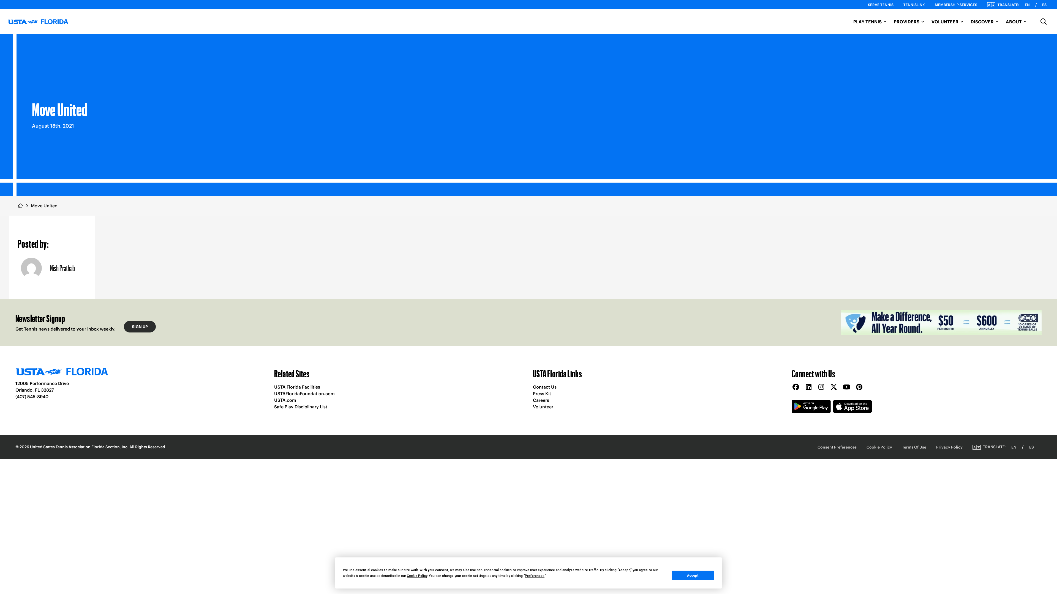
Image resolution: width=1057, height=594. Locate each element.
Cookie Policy (879, 447)
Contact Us (545, 387)
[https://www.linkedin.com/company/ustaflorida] (808, 387)
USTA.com (285, 400)
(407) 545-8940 (31, 396)
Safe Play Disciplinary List (300, 406)
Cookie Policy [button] (417, 576)
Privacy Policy (949, 447)
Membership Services (956, 4)
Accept (693, 576)
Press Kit (542, 393)
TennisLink (914, 4)
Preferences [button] (534, 576)
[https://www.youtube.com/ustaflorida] (846, 387)
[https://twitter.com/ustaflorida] (834, 387)
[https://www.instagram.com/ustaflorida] (821, 387)
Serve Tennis (880, 4)
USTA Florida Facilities (297, 387)
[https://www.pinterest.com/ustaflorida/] (859, 387)
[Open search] (1043, 21)
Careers (541, 400)
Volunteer (543, 406)
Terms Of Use (914, 447)
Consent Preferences (837, 447)
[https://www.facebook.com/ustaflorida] (796, 387)
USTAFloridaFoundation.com (304, 393)
